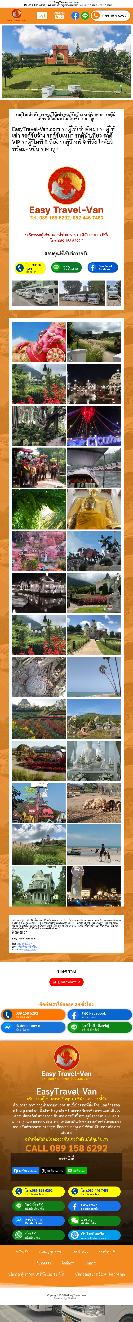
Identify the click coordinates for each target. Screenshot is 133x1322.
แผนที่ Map (80, 1252)
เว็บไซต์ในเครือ (92, 1234)
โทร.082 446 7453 (95, 1190)
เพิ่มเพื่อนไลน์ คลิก (34, 1208)
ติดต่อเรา (31, 271)
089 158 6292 (114, 15)
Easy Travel (105, 266)
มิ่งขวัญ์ (66, 266)
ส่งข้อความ (33, 1219)
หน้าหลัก (22, 1252)
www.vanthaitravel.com (93, 1238)
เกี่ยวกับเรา (43, 1263)
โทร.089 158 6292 (39, 1190)
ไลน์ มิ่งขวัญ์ (34, 1205)
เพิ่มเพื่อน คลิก (88, 1223)
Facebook (104, 269)
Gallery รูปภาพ (50, 1252)
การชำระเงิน (107, 1252)
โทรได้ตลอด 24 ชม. (35, 1194)
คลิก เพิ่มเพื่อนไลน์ (90, 1029)
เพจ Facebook (94, 1013)
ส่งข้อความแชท (28, 1025)
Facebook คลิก (90, 1208)
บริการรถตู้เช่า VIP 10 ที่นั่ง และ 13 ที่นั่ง (36, 1274)
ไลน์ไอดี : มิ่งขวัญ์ (95, 1025)
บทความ (91, 1263)
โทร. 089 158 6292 (33, 266)
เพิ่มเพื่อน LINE (70, 269)
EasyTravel (90, 1204)
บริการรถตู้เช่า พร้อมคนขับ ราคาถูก (100, 1274)
